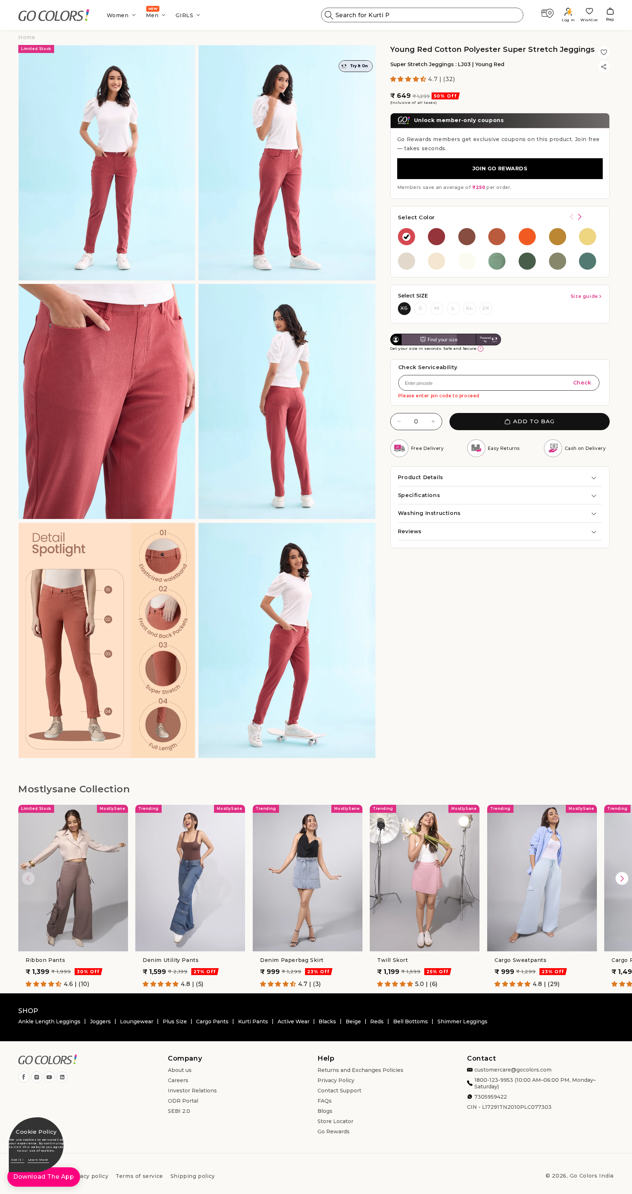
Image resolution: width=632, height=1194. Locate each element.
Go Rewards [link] (333, 1131)
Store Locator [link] (335, 1121)
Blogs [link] (324, 1111)
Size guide (584, 296)
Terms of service (139, 1176)
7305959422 (490, 1096)
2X (485, 308)
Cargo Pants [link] (212, 1021)
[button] (119, 15)
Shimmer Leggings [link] (462, 1021)
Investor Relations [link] (192, 1090)
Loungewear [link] (136, 1021)
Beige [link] (353, 1021)
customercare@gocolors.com (513, 1069)
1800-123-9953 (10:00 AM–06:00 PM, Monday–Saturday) (535, 1083)
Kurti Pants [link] (253, 1021)
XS (404, 308)
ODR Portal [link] (183, 1101)
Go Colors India (592, 1175)
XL (469, 308)
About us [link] (180, 1070)
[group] (409, 236)
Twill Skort (392, 959)
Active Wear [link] (293, 1021)
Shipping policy (192, 1176)
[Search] (329, 15)
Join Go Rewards (500, 168)
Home (26, 37)
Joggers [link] (100, 1021)
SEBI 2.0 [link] (179, 1111)
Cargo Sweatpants (520, 959)
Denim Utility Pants (171, 959)
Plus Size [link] (175, 1021)
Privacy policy (88, 1176)
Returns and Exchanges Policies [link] (360, 1070)
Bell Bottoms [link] (410, 1021)
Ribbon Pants (45, 959)
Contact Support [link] (339, 1090)
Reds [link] (377, 1021)
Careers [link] (178, 1080)
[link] (54, 15)
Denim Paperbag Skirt (292, 959)
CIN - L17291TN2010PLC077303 (509, 1107)
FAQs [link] (324, 1101)
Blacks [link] (327, 1021)
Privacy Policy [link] (335, 1080)
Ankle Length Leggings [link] (49, 1021)
